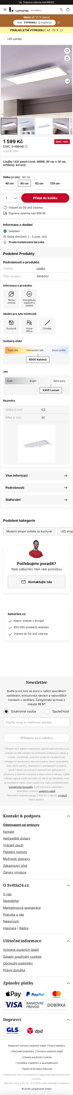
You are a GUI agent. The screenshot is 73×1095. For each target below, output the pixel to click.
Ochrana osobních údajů (21, 950)
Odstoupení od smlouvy (21, 825)
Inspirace (9, 928)
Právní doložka (14, 970)
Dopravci (12, 1020)
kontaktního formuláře (21, 787)
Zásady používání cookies (22, 956)
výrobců (62, 795)
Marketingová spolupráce (22, 907)
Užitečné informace (22, 941)
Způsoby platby (18, 983)
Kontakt (8, 831)
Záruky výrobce (14, 872)
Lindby (41, 268)
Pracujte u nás (13, 914)
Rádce (23, 928)
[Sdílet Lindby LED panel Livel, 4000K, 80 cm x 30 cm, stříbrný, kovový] (67, 58)
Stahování (12, 500)
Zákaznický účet (15, 865)
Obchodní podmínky (18, 963)
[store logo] (27, 9)
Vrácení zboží (13, 845)
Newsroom (11, 921)
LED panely (14, 39)
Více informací (16, 475)
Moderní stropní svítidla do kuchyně (29, 531)
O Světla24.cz (16, 885)
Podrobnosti (14, 488)
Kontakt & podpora (21, 816)
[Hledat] (61, 9)
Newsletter (11, 901)
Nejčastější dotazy (16, 838)
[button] (9, 126)
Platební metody (15, 852)
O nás (7, 894)
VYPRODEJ (34, 22)
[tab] (36, 844)
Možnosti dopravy (16, 859)
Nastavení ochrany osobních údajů (27, 1045)
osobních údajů (47, 791)
